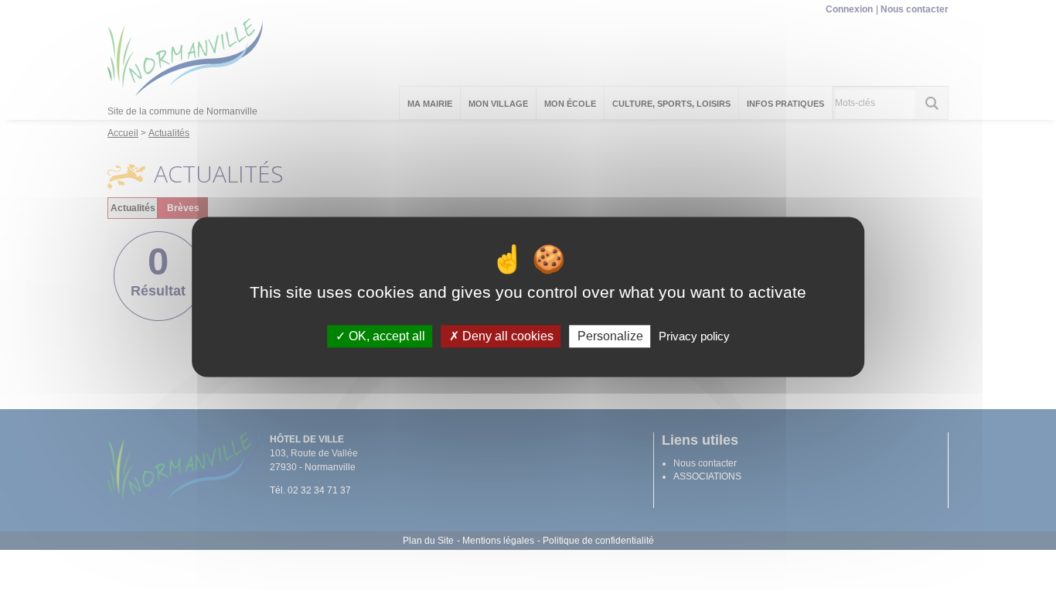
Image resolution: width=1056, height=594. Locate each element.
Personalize (610, 336)
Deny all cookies (506, 336)
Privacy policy (694, 336)
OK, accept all (385, 336)
